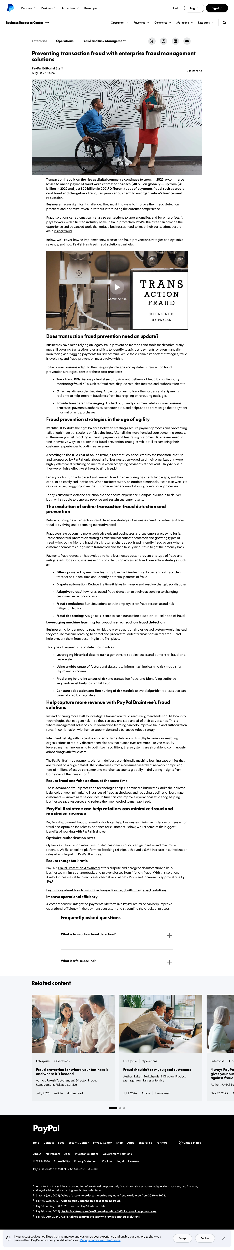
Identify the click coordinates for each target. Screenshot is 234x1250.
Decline (205, 1238)
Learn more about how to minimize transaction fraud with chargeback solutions (106, 890)
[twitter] (152, 41)
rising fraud (63, 231)
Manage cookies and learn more (100, 1240)
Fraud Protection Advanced (79, 868)
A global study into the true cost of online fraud (90, 1200)
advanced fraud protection (76, 788)
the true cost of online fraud (87, 455)
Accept (182, 1238)
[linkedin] (175, 41)
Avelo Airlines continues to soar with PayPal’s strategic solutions (100, 1216)
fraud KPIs (81, 384)
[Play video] (117, 287)
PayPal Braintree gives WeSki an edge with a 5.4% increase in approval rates (108, 1211)
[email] (187, 41)
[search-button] (224, 22)
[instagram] (163, 41)
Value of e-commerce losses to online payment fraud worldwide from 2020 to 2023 (113, 1195)
